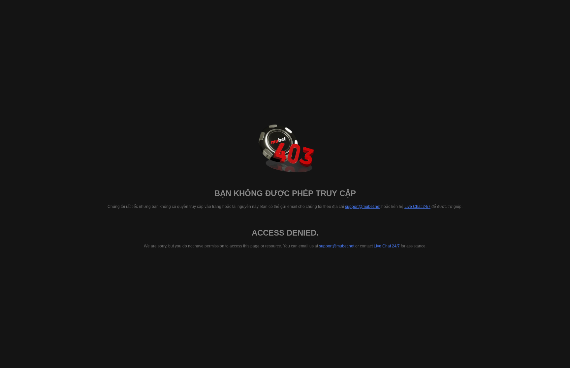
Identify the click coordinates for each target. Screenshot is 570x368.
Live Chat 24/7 (417, 206)
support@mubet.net (362, 206)
